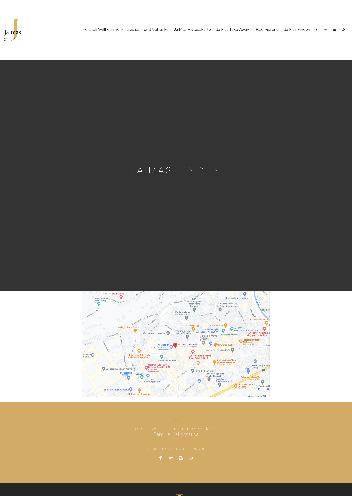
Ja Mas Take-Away (232, 29)
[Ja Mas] (14, 29)
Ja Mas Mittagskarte (192, 29)
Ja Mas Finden (297, 29)
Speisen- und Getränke (148, 29)
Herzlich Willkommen (102, 29)
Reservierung (266, 29)
